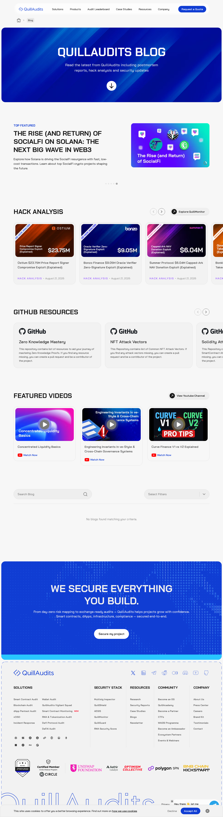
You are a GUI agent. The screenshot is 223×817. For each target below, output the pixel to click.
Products (75, 9)
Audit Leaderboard (99, 9)
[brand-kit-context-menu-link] (31, 9)
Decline (172, 811)
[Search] (85, 494)
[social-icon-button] (133, 673)
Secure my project (111, 634)
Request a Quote (192, 9)
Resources (145, 9)
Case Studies (124, 9)
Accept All (190, 811)
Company (163, 9)
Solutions (57, 9)
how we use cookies (124, 811)
